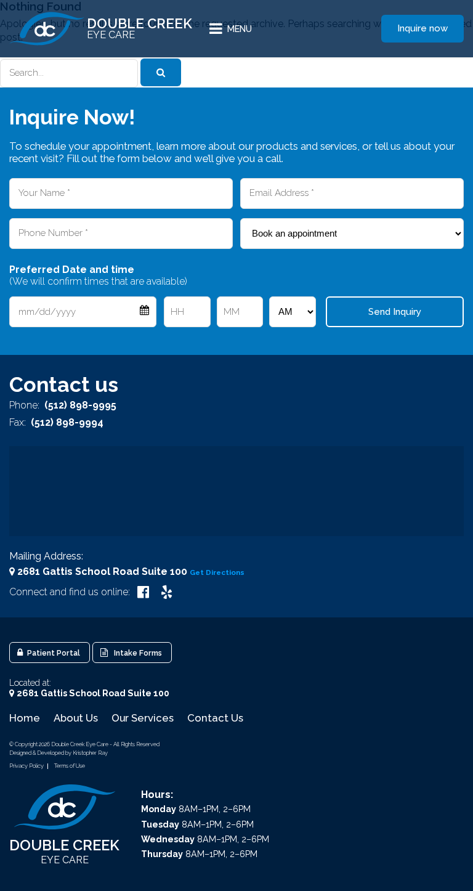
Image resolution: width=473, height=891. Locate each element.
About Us (76, 718)
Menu (239, 28)
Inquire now (422, 28)
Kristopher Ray (90, 752)
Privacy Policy (26, 765)
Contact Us (215, 718)
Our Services (142, 718)
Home (24, 718)
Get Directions (217, 572)
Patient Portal (52, 652)
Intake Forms (136, 652)
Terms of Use (69, 765)
